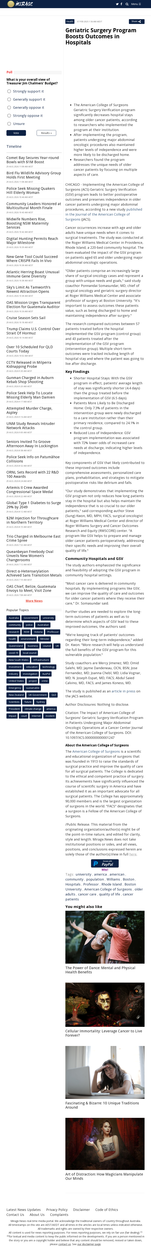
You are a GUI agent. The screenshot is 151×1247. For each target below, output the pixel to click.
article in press (123, 691)
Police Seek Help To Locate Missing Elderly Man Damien (30, 395)
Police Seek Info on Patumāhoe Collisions (33, 459)
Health (69, 21)
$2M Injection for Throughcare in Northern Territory (32, 520)
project (33, 680)
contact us (64, 1244)
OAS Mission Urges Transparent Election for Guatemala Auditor (33, 304)
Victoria (38, 631)
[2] (8, 1236)
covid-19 (13, 652)
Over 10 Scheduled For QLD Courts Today (29, 349)
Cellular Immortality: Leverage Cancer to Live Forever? (103, 1033)
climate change (33, 708)
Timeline (14, 146)
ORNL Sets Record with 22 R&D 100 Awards (32, 474)
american (117, 874)
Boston (128, 879)
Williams (113, 879)
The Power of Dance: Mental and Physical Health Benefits (100, 969)
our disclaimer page (89, 1244)
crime (45, 680)
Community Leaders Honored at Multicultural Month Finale (33, 205)
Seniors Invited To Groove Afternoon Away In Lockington (32, 443)
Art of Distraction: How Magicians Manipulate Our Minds (104, 1176)
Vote (16, 133)
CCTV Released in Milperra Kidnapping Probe (28, 364)
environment (28, 638)
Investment (15, 666)
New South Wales (19, 659)
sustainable (32, 687)
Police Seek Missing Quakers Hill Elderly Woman (30, 190)
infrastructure (41, 659)
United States (16, 680)
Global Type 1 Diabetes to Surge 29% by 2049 (33, 504)
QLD (54, 694)
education (32, 666)
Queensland (16, 645)
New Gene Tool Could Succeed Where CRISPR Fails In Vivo (32, 258)
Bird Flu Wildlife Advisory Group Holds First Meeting (33, 175)
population (95, 879)
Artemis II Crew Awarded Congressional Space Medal (29, 489)
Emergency (15, 687)
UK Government (38, 694)
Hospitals (72, 884)
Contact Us (15, 1214)
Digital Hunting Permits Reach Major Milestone (32, 240)
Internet (36, 715)
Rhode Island (111, 884)
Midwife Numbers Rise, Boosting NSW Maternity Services (27, 223)
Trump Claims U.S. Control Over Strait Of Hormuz (33, 331)
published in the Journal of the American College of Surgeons (103, 214)
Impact (12, 715)
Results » (46, 133)
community (74, 879)
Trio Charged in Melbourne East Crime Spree (33, 538)
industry (13, 673)
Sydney (40, 701)
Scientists (14, 701)
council (47, 645)
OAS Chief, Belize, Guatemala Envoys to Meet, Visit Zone (31, 588)
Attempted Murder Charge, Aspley (29, 410)
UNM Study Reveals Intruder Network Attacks (30, 425)
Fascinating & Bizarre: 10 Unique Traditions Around (102, 1105)
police (29, 624)
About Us (37, 1214)
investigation (30, 673)
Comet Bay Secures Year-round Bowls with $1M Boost (32, 159)
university (83, 874)
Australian (43, 624)
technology (49, 666)
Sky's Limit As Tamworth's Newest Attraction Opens (28, 289)
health (12, 638)
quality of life (109, 894)
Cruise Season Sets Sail (25, 317)
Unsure (19, 123)
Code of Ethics (106, 1209)
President (14, 708)
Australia (14, 617)
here (132, 854)
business (33, 645)
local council (29, 652)
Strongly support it (28, 91)
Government (31, 617)
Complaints (59, 1214)
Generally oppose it (28, 107)
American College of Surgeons (96, 751)
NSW (26, 631)
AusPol (46, 673)
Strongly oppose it (28, 115)
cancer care (87, 894)
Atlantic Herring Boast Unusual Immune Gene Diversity (32, 274)
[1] (141, 1232)
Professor (91, 884)
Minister (44, 638)
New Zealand (16, 694)
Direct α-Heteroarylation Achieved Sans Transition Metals (34, 573)
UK (57, 645)
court (24, 715)
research (14, 631)
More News (34, 601)
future (27, 701)
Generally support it (29, 99)
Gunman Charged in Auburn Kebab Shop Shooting (30, 379)
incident (50, 715)
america (100, 874)
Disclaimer (81, 1209)
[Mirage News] (20, 4)
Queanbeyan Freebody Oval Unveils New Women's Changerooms (29, 556)
